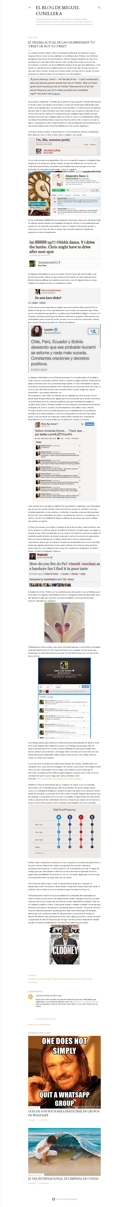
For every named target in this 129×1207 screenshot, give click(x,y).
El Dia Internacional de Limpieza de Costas (63, 1178)
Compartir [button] (32, 975)
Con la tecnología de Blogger (66, 1199)
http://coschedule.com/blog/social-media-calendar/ (59, 779)
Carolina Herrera (43, 995)
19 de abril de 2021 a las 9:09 (46, 1019)
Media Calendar (75, 979)
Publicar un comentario (39, 1025)
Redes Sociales (87, 979)
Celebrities (65, 979)
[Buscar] (99, 7)
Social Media (32, 982)
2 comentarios (43, 1120)
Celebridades (56, 979)
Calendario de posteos (43, 979)
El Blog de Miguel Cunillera (57, 10)
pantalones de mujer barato (85, 1002)
